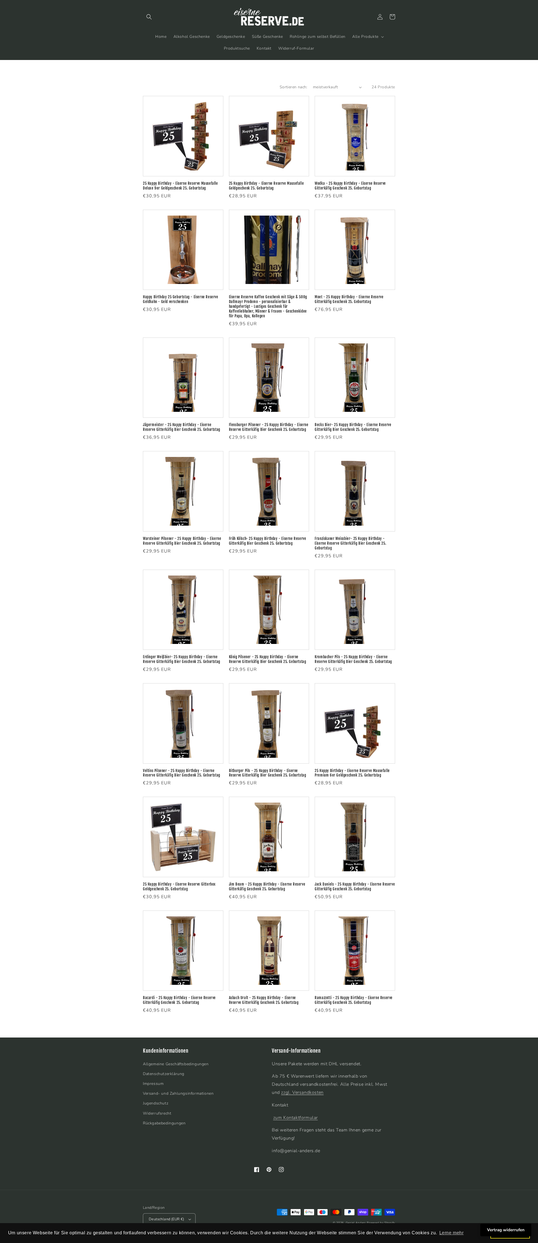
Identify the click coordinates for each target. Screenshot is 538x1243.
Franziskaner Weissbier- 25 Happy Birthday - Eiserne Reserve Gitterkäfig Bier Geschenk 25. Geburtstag (350, 543)
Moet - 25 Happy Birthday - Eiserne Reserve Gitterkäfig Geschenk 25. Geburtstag (349, 299)
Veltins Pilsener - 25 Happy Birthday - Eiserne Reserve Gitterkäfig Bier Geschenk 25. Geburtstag (181, 773)
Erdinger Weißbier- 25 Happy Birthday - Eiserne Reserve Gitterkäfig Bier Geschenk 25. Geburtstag (181, 659)
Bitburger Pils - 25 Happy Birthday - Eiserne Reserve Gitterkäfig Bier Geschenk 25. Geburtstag (267, 773)
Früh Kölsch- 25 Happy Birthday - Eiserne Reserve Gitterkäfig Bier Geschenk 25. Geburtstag (267, 541)
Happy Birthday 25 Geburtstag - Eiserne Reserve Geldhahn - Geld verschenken (180, 299)
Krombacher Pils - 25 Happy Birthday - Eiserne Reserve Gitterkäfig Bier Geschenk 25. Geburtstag (353, 659)
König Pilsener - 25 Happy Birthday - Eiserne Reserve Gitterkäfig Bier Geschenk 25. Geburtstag (267, 659)
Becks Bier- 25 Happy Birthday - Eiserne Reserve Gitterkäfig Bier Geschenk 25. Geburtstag (353, 427)
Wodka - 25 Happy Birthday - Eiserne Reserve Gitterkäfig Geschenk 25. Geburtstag (350, 185)
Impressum (153, 1083)
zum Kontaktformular (295, 1118)
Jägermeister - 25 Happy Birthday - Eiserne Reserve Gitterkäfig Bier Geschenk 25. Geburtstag (181, 427)
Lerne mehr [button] (451, 1232)
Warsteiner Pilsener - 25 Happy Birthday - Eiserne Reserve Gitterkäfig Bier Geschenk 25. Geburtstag (182, 541)
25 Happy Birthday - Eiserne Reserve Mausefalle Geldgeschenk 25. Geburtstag (266, 185)
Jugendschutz (155, 1103)
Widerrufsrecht (157, 1113)
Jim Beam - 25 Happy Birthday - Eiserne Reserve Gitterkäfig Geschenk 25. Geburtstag (267, 886)
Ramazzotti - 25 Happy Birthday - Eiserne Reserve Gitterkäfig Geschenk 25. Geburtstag (354, 1000)
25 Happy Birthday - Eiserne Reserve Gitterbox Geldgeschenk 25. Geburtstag (179, 886)
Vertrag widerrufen (506, 1230)
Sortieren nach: (293, 87)
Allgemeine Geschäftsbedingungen (176, 1064)
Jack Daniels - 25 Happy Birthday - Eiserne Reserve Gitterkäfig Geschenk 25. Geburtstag (355, 886)
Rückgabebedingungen (164, 1123)
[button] (149, 17)
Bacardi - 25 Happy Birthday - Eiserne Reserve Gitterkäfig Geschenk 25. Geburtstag (179, 1000)
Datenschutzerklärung (163, 1073)
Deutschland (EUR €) (166, 1219)
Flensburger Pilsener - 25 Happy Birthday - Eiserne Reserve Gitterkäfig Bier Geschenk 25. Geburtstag (269, 427)
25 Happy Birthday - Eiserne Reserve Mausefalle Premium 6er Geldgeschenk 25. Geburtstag (352, 773)
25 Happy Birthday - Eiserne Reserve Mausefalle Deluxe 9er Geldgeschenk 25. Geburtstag (180, 185)
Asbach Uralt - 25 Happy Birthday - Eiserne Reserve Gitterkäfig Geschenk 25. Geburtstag (264, 1000)
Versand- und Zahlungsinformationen (178, 1093)
